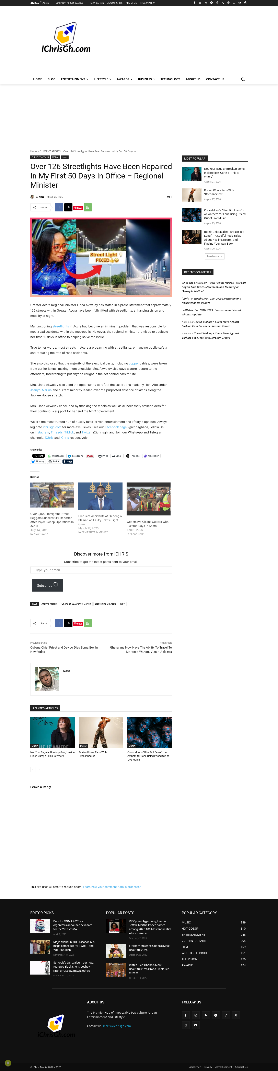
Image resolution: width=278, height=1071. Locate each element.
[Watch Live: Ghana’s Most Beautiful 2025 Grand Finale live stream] (116, 970)
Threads (57, 432)
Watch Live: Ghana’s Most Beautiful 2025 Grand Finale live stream (149, 969)
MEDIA (55, 157)
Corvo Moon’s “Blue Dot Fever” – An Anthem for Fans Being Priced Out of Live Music (148, 756)
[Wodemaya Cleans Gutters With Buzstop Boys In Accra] (149, 498)
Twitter (87, 432)
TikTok (69, 432)
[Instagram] (200, 3)
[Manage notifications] (8, 1063)
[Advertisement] (169, 41)
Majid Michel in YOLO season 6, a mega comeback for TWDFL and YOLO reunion (74, 946)
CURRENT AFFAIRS (50, 151)
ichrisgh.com (52, 427)
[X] (222, 3)
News (64, 157)
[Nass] (33, 197)
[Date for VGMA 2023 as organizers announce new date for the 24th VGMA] (40, 926)
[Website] (228, 3)
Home (33, 151)
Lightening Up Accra (105, 603)
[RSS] (206, 3)
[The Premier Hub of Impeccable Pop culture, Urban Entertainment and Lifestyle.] (62, 41)
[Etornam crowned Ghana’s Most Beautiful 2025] (116, 951)
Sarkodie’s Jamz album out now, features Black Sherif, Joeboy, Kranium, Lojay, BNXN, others (73, 966)
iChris (49, 438)
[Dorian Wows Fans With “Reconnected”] (101, 732)
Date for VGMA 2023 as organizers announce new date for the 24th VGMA (72, 925)
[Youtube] (239, 3)
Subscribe (45, 585)
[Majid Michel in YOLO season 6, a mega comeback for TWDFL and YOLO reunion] (40, 947)
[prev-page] (32, 769)
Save (79, 207)
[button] (243, 79)
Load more (213, 256)
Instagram (42, 432)
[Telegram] (211, 3)
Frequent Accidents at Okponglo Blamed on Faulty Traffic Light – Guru (100, 520)
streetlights (61, 326)
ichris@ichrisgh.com (117, 1026)
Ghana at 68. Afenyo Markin (76, 603)
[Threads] (245, 3)
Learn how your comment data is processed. (112, 886)
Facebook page (116, 427)
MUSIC (35, 746)
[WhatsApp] (234, 3)
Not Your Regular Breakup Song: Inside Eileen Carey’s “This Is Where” (224, 172)
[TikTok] (217, 3)
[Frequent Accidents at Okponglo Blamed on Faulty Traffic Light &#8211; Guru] (100, 496)
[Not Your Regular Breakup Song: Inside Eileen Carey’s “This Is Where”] (52, 732)
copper (134, 363)
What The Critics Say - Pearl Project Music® (208, 282)
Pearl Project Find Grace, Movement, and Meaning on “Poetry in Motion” (214, 287)
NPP (122, 603)
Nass (41, 196)
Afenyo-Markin (41, 390)
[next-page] (39, 769)
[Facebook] (194, 3)
